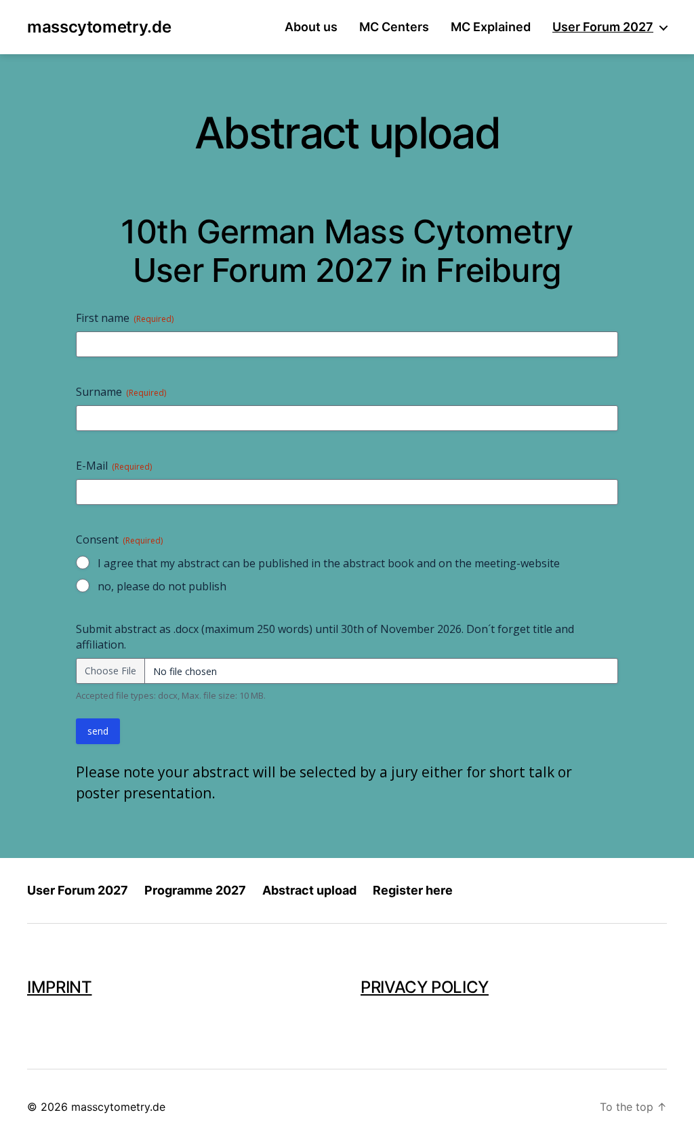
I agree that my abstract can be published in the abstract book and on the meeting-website (329, 563)
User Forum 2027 (602, 27)
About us (311, 27)
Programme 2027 (195, 890)
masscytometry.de (99, 27)
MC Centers (394, 27)
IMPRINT (59, 987)
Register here (413, 890)
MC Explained (491, 27)
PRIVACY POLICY (425, 987)
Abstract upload (309, 890)
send (97, 730)
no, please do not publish (162, 586)
